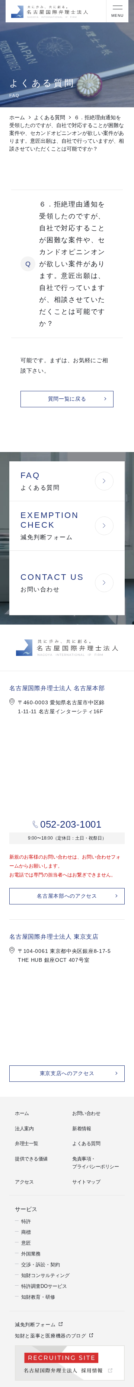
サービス (24, 1208)
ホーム (17, 117)
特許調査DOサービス (44, 1285)
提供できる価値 (31, 1159)
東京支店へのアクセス (67, 1073)
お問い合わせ (86, 1113)
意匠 (26, 1242)
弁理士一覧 (26, 1143)
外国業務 (31, 1252)
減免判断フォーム (35, 1323)
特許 (26, 1220)
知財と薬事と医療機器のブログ (50, 1334)
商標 (26, 1231)
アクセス (24, 1182)
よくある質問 (49, 117)
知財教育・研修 (38, 1296)
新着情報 (81, 1128)
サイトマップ (86, 1182)
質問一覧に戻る (67, 399)
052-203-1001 (70, 824)
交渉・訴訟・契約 (40, 1263)
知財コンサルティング (45, 1274)
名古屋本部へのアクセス (67, 896)
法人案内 (24, 1128)
